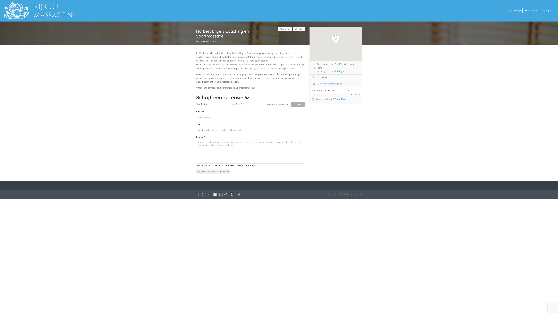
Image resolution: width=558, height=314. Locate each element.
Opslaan (286, 29)
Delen (300, 29)
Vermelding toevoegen (539, 10)
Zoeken (298, 104)
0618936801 (323, 77)
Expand (356, 94)
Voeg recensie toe (207, 41)
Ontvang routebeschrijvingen (330, 71)
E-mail (200, 111)
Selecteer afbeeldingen (277, 104)
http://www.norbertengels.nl (330, 83)
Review (200, 137)
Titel (199, 124)
